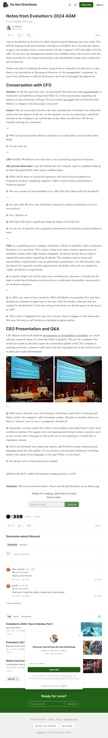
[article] (54, 629)
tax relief (68, 100)
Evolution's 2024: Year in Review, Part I (29, 623)
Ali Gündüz (16, 26)
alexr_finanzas (18, 569)
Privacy (51, 719)
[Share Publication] (75, 4)
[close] (79, 635)
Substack (41, 732)
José (14, 585)
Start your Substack (47, 726)
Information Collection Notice (53, 678)
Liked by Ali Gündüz (22, 572)
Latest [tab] (16, 616)
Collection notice (70, 719)
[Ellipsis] (101, 569)
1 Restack (36, 516)
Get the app (67, 726)
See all (11, 679)
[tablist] (17, 544)
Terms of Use (67, 676)
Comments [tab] (12, 545)
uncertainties (91, 92)
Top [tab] (9, 616)
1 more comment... (14, 603)
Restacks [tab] (23, 545)
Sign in (99, 4)
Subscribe (86, 4)
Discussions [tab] (26, 616)
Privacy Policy (74, 678)
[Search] (69, 4)
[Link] (2, 85)
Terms (59, 719)
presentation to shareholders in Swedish (65, 335)
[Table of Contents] (3, 369)
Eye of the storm (13, 627)
